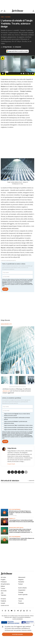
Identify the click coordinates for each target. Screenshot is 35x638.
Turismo (3, 588)
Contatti (3, 603)
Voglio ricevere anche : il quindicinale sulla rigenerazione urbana (15, 422)
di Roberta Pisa (13, 515)
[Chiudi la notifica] (33, 625)
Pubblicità (3, 601)
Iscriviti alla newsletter (17, 634)
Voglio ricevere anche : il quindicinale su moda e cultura (18, 425)
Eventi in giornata (22, 594)
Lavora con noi (5, 605)
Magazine (20, 579)
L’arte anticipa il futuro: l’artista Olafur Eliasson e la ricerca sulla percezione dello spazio (21, 539)
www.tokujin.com (6, 324)
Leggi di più (31, 480)
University (21, 598)
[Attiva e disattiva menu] (1, 10)
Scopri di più (11, 464)
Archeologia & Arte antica (16, 527)
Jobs (2, 593)
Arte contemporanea (14, 509)
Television (7, 17)
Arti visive (3, 577)
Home (2, 17)
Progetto (3, 579)
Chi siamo (3, 598)
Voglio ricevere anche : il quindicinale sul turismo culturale (18, 427)
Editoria (3, 586)
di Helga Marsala (7, 47)
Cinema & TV (12, 518)
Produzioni (21, 603)
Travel (20, 601)
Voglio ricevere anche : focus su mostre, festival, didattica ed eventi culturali (17, 414)
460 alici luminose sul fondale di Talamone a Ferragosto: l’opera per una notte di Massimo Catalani (20, 512)
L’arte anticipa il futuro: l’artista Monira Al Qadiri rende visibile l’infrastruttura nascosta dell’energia (21, 521)
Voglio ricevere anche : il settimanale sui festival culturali (18, 429)
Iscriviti (5, 289)
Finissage (20, 592)
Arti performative (5, 584)
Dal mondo (3, 590)
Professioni (4, 582)
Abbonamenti (21, 577)
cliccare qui (6, 391)
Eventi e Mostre (22, 588)
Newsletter (21, 582)
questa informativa (28, 283)
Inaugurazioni (21, 590)
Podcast (20, 584)
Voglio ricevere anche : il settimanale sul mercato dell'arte (17, 418)
